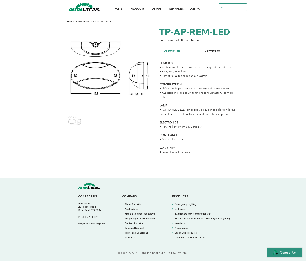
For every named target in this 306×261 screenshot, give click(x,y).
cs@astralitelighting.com (91, 223)
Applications (131, 208)
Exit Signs (180, 208)
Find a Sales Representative (140, 213)
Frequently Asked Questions (140, 218)
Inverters (180, 223)
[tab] (179, 50)
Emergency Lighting (185, 204)
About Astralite (133, 204)
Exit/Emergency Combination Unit (193, 213)
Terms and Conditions (136, 232)
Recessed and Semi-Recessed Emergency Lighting (202, 218)
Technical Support (134, 228)
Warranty (130, 237)
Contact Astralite (134, 223)
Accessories (181, 228)
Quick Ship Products (186, 232)
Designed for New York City (190, 237)
